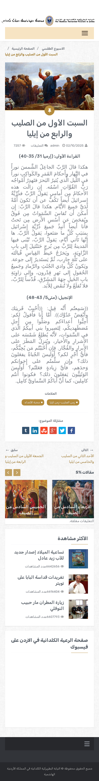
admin (54, 145)
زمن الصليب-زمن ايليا (62, 402)
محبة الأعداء (32, 402)
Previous (8, 472)
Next (16, 472)
